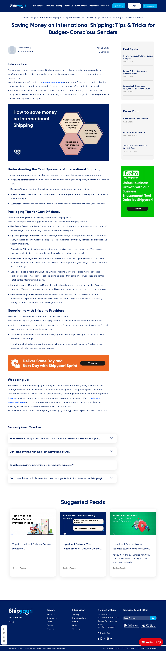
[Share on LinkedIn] (4, 641)
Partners (93, 6)
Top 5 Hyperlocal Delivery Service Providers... (31, 546)
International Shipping (49, 17)
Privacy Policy (29, 649)
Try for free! (119, 6)
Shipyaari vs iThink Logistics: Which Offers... (135, 146)
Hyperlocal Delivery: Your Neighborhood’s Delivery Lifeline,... (82, 546)
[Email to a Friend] (4, 637)
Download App (149, 6)
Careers (50, 629)
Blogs (33, 17)
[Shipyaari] (17, 6)
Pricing (59, 6)
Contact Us (52, 618)
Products (37, 6)
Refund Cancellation (43, 649)
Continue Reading (19, 568)
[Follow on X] (104, 638)
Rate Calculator (79, 618)
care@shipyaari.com (106, 627)
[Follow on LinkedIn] (108, 638)
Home (26, 17)
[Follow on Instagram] (101, 638)
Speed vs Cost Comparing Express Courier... (135, 72)
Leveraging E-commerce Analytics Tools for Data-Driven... (137, 87)
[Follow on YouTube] (111, 638)
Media (75, 622)
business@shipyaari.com (108, 617)
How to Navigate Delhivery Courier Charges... (138, 57)
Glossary (76, 629)
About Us (69, 6)
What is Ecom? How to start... (136, 119)
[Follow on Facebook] (99, 638)
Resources (80, 6)
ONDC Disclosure (59, 649)
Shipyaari (12, 398)
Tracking (75, 615)
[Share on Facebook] (4, 629)
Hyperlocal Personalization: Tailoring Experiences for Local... (132, 546)
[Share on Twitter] (4, 633)
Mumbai (12, 622)
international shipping (53, 82)
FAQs (74, 625)
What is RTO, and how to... (134, 132)
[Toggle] (111, 438)
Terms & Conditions (16, 649)
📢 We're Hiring (151, 642)
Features (50, 6)
